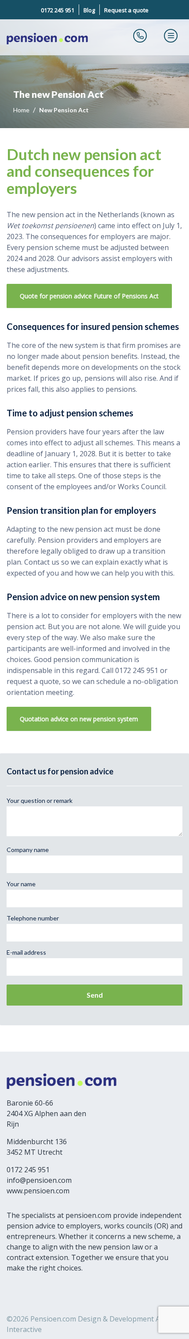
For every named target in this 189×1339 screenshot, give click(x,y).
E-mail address (26, 952)
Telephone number (33, 918)
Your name (21, 884)
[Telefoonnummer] (140, 36)
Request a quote (126, 10)
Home (22, 110)
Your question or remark (40, 800)
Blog (89, 10)
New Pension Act (64, 110)
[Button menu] (171, 35)
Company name (28, 849)
